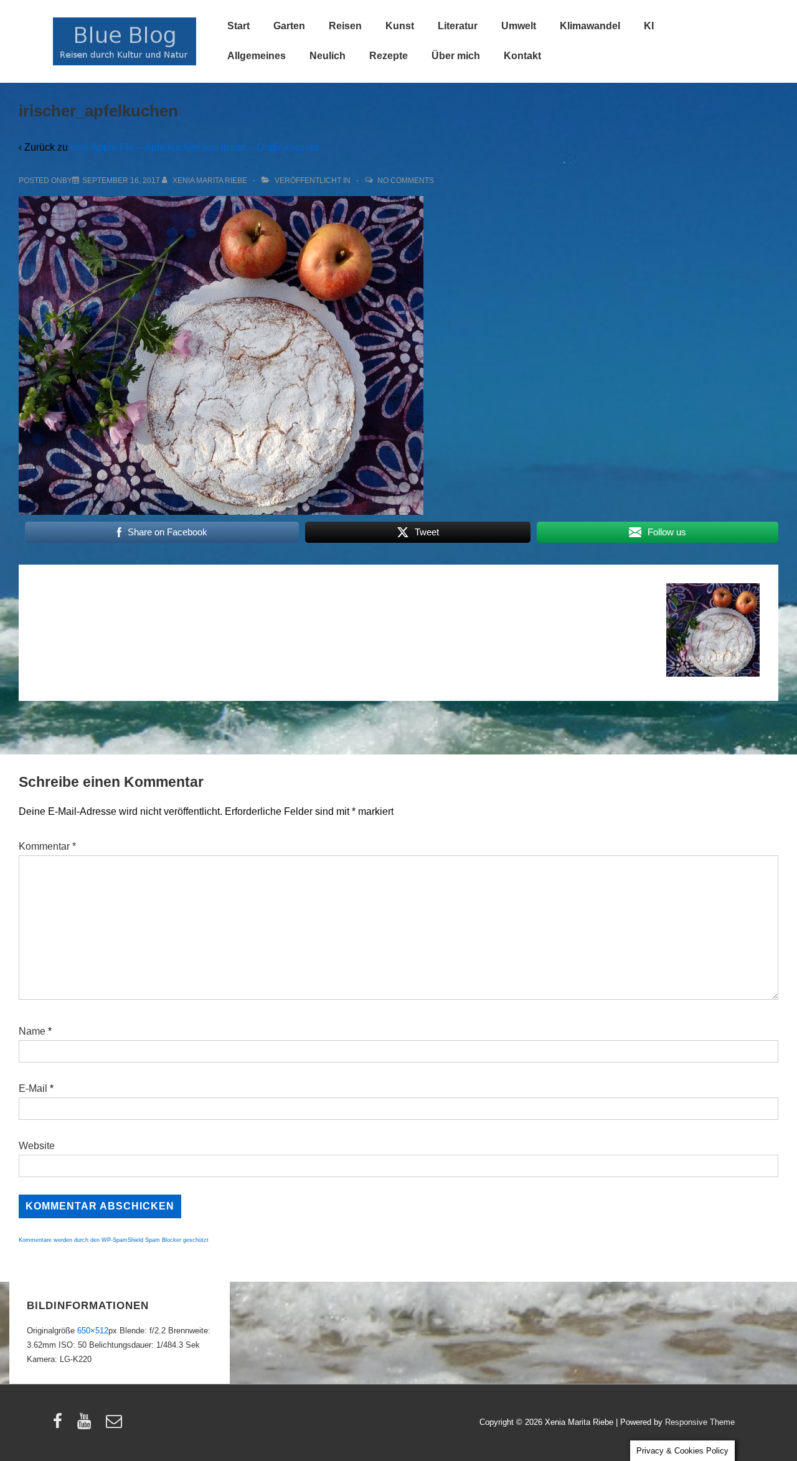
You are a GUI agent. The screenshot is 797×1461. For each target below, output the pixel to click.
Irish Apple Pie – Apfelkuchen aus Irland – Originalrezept (194, 147)
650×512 (92, 1330)
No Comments (405, 180)
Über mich (456, 55)
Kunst (399, 26)
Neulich (327, 55)
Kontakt (522, 55)
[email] (115, 1425)
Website (37, 1145)
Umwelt (518, 26)
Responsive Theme (700, 1422)
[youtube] (87, 1425)
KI (649, 26)
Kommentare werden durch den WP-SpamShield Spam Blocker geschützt (114, 1240)
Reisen (345, 26)
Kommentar (47, 846)
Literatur (458, 26)
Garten (289, 26)
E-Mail (33, 1088)
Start (238, 26)
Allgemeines (256, 55)
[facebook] (60, 1425)
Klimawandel (590, 26)
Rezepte (388, 55)
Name (32, 1031)
